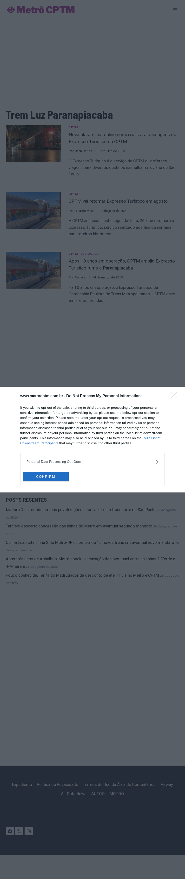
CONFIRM (45, 476)
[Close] (175, 396)
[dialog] (92, 439)
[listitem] (92, 461)
